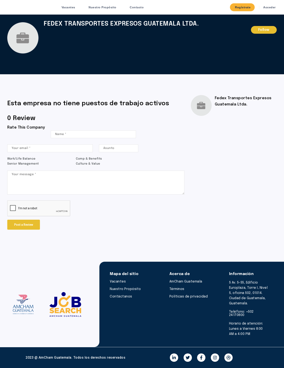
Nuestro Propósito (102, 7)
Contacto (137, 7)
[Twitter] (188, 357)
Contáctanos (121, 296)
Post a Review (23, 224)
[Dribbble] (228, 357)
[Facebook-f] (201, 357)
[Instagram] (215, 357)
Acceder (269, 7)
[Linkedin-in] (174, 357)
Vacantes (68, 7)
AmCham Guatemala (185, 281)
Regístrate (242, 7)
